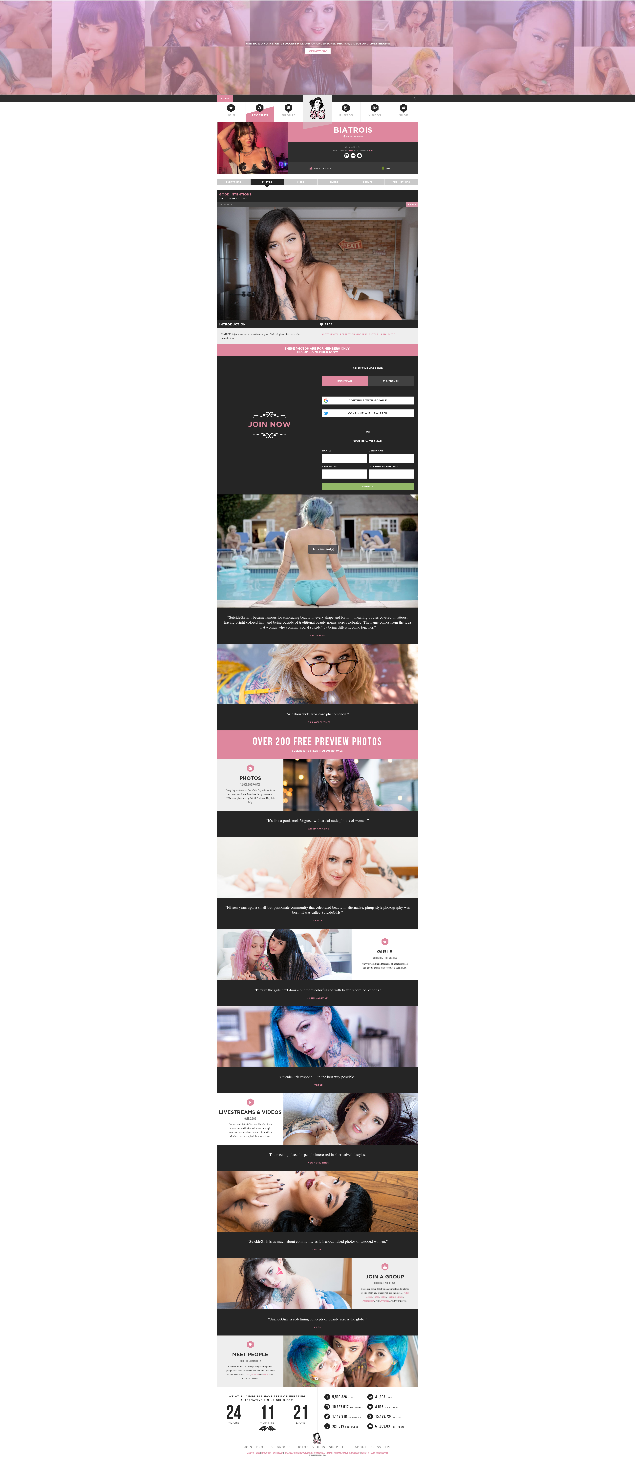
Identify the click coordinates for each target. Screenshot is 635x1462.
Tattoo (376, 1296)
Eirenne (255, 1374)
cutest (373, 334)
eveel (244, 198)
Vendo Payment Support (379, 1453)
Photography (368, 1300)
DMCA (258, 1453)
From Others (401, 182)
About (360, 1446)
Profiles (260, 115)
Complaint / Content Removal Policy (347, 1453)
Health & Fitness (395, 1296)
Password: (330, 466)
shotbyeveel (330, 334)
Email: (326, 450)
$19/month (390, 381)
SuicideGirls (317, 98)
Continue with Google (368, 400)
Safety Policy (278, 1453)
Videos (374, 115)
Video (300, 182)
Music (383, 1296)
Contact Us (365, 1453)
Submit (367, 486)
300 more (384, 1300)
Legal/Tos (250, 1453)
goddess (362, 334)
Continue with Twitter (367, 413)
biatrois (353, 130)
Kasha (247, 1374)
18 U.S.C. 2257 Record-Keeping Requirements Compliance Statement (308, 1453)
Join (231, 115)
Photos (346, 115)
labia (383, 334)
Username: (376, 450)
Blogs (334, 182)
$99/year (344, 381)
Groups (289, 115)
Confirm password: (384, 466)
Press (375, 1446)
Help (346, 1446)
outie (391, 334)
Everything (233, 182)
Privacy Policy (266, 1453)
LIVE (389, 1446)
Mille (265, 1374)
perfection (347, 334)
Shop (403, 115)
